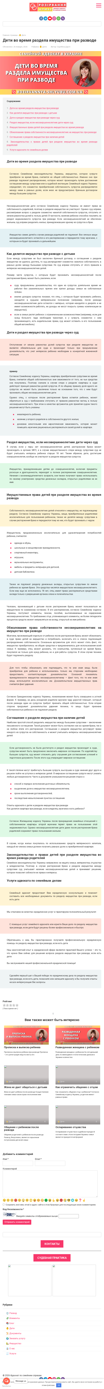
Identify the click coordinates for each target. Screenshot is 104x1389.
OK (59, 1385)
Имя (6, 1159)
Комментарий (10, 1168)
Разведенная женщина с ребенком (77, 1047)
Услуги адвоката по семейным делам (29, 150)
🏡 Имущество (13, 1343)
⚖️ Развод (11, 1313)
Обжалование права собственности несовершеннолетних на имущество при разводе (53, 132)
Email (38, 1159)
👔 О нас (10, 1348)
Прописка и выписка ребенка (22, 1047)
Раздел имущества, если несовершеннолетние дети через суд (41, 122)
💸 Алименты (13, 1318)
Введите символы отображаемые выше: (37, 1216)
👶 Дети (22, 35)
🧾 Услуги (11, 1353)
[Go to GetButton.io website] (6, 1386)
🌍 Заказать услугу (15, 1338)
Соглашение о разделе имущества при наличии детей (37, 137)
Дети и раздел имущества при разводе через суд (35, 117)
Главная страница (10, 35)
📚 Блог (10, 1323)
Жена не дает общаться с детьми (25, 1087)
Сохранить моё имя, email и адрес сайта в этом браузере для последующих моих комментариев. (51, 1205)
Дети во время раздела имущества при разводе (34, 108)
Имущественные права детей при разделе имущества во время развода (47, 127)
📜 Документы (13, 1333)
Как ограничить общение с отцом (77, 1087)
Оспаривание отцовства (71, 1127)
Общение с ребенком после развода (21, 1129)
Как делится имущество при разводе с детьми (33, 113)
